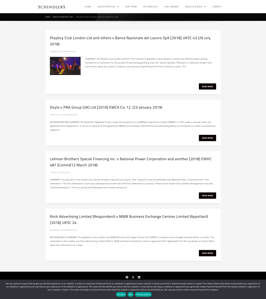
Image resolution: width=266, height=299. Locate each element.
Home (88, 6)
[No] (262, 289)
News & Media (193, 6)
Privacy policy (143, 294)
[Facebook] (127, 277)
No (130, 294)
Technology (150, 6)
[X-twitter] (133, 277)
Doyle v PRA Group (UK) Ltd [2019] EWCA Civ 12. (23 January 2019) (106, 107)
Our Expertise (106, 6)
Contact (217, 6)
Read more (207, 86)
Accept (121, 294)
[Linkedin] (139, 277)
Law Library (171, 6)
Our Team (131, 6)
